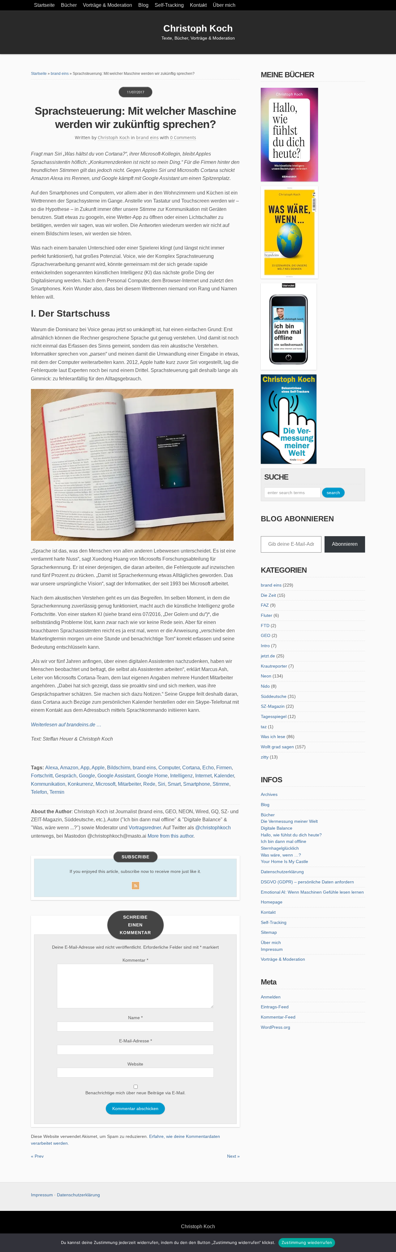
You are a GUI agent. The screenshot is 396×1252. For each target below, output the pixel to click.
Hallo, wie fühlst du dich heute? (291, 834)
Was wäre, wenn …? (281, 854)
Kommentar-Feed (278, 1017)
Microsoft (105, 784)
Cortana (191, 767)
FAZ (265, 605)
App (84, 767)
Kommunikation (48, 784)
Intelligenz (181, 775)
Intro (265, 645)
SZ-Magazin (273, 706)
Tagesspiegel (273, 716)
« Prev (37, 1156)
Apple (98, 767)
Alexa (51, 767)
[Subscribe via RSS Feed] (135, 884)
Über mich (224, 5)
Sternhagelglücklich (280, 848)
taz (264, 726)
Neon (266, 675)
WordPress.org (275, 1027)
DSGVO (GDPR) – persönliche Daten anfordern (307, 881)
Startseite (44, 5)
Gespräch (65, 775)
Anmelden (271, 996)
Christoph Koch (198, 28)
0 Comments (183, 137)
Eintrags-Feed (275, 1006)
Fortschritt (42, 775)
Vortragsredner (145, 827)
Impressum (272, 949)
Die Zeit (268, 595)
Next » (233, 1156)
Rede (149, 784)
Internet (203, 775)
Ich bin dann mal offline (283, 841)
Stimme (221, 784)
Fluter (266, 615)
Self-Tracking (169, 5)
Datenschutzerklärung (282, 871)
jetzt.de (268, 655)
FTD (265, 625)
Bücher (69, 5)
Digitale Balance (276, 828)
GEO (265, 635)
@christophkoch (213, 827)
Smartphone (196, 784)
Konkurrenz (80, 784)
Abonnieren (345, 544)
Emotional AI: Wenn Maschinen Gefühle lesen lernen (312, 892)
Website (135, 1064)
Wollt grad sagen (277, 746)
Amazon (69, 767)
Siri (161, 784)
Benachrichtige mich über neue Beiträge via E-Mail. (135, 1092)
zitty (265, 756)
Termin (57, 792)
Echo (208, 767)
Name (135, 1017)
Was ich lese (273, 736)
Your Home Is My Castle (284, 861)
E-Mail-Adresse (135, 1040)
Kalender (224, 775)
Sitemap (269, 932)
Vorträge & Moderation (107, 5)
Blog (143, 5)
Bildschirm (118, 767)
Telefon (39, 792)
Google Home (152, 775)
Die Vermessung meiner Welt (289, 821)
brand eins (60, 73)
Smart (174, 784)
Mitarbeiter (129, 784)
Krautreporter (274, 666)
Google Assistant (116, 775)
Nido (265, 686)
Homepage (271, 901)
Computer (169, 767)
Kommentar (135, 960)
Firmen (224, 767)
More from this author (170, 836)
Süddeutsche (273, 696)
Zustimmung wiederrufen (307, 1242)
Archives (269, 794)
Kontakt (198, 5)
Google (87, 775)
